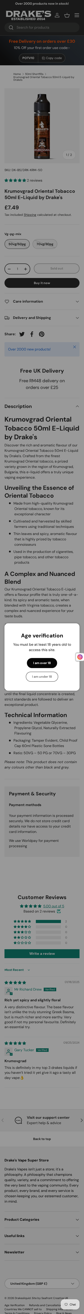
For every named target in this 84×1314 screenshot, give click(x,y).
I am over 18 (42, 663)
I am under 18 (42, 677)
